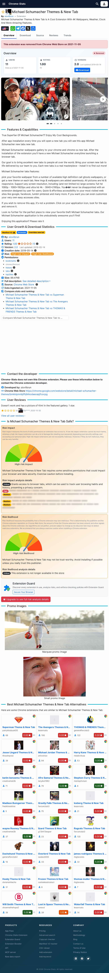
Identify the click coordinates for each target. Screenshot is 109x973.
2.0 (16, 247)
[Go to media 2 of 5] (51, 123)
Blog (75, 939)
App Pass (9, 931)
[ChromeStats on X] (88, 958)
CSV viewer (44, 948)
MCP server (10, 952)
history (9, 267)
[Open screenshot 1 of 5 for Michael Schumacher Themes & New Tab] (35, 99)
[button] (4, 4)
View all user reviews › (13, 415)
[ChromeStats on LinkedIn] (75, 958)
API (6, 948)
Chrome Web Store (24, 284)
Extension (21, 16)
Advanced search (47, 935)
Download (25, 35)
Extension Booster (13, 944)
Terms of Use (79, 948)
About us (77, 931)
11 (13, 240)
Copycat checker (47, 939)
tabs (8, 271)
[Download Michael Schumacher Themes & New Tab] (89, 65)
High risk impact (20, 254)
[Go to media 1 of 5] (47, 123)
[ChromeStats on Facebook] (82, 958)
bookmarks (11, 261)
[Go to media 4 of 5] (58, 123)
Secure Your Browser (23, 592)
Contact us (78, 944)
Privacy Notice (80, 952)
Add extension (45, 952)
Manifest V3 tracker (48, 944)
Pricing (42, 931)
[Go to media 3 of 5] (54, 123)
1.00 (24, 243)
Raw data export (12, 956)
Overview (9, 35)
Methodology (79, 935)
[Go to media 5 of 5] (61, 123)
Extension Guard (12, 939)
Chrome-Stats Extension (16, 935)
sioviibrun (9, 16)
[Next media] (103, 99)
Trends (67, 35)
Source (40, 35)
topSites (9, 274)
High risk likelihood (42, 254)
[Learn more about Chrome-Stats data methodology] (36, 284)
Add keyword (45, 956)
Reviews (53, 35)
